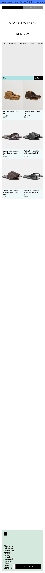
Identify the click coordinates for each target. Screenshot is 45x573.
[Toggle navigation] (12, 7)
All (5, 44)
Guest (32, 44)
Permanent (12, 44)
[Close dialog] (5, 534)
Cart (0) (32, 7)
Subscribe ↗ (28, 567)
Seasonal (23, 44)
